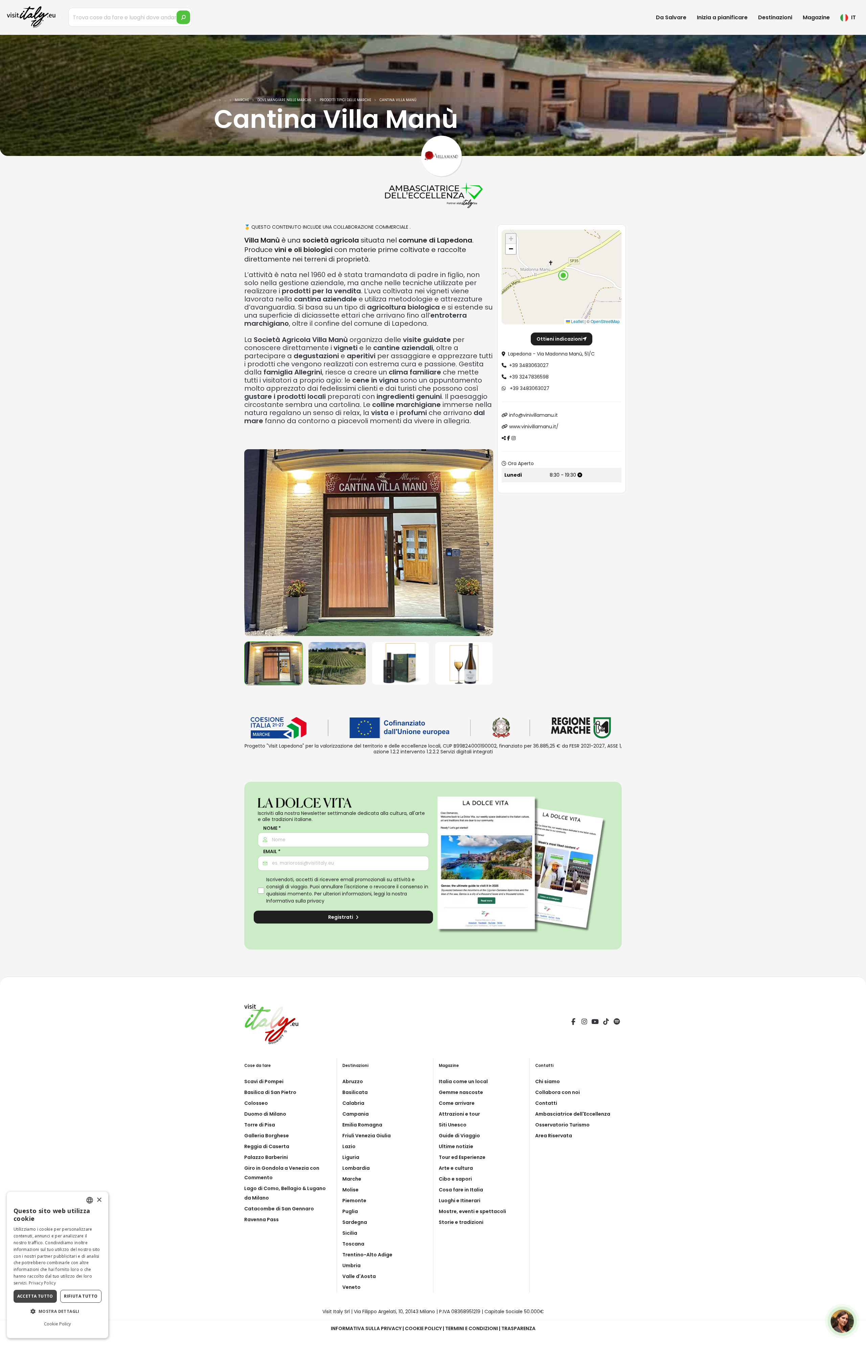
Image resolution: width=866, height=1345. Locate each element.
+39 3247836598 (529, 376)
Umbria (351, 1265)
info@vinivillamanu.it (533, 415)
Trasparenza (518, 1328)
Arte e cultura (456, 1168)
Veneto (351, 1287)
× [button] (98, 1199)
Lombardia (356, 1168)
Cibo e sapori (455, 1179)
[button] (563, 275)
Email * (271, 851)
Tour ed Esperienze (462, 1157)
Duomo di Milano (265, 1114)
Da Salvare (671, 17)
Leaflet (577, 321)
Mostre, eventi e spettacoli (472, 1211)
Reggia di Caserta (266, 1146)
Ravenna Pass (261, 1219)
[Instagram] (584, 1022)
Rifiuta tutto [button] (80, 1296)
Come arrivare (457, 1103)
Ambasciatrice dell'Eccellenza (572, 1114)
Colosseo (256, 1103)
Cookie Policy (423, 1328)
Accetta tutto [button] (35, 1296)
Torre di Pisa (259, 1124)
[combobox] (89, 1200)
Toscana (353, 1243)
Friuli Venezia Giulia (366, 1135)
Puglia (350, 1211)
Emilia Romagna (362, 1124)
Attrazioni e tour (459, 1114)
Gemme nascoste (461, 1092)
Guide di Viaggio (459, 1135)
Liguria (350, 1157)
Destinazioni (775, 17)
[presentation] (252, 542)
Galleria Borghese (266, 1135)
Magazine (816, 17)
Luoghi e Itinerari (459, 1200)
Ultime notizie (456, 1146)
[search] (183, 17)
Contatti (546, 1103)
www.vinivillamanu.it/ (534, 426)
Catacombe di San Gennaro (279, 1208)
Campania (355, 1114)
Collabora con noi (557, 1092)
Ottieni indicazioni (560, 339)
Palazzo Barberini (266, 1157)
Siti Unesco (452, 1124)
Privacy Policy (42, 1283)
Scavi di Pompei (263, 1081)
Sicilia (349, 1233)
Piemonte (354, 1200)
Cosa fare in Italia (461, 1189)
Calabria (353, 1103)
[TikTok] (606, 1022)
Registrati (341, 917)
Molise (350, 1189)
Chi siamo (547, 1081)
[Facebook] (573, 1022)
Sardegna (354, 1222)
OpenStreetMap (605, 321)
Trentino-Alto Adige (367, 1254)
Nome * (272, 828)
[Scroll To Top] (854, 1337)
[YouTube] (595, 1022)
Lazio (349, 1146)
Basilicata (355, 1092)
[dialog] (57, 1265)
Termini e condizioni (471, 1328)
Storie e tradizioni (461, 1222)
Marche (351, 1179)
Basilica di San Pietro (270, 1092)
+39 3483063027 (529, 365)
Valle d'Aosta (359, 1276)
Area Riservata (553, 1135)
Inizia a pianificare (722, 17)
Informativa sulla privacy (295, 900)
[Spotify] (616, 1022)
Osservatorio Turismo (562, 1124)
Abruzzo (352, 1081)
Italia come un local (463, 1081)
